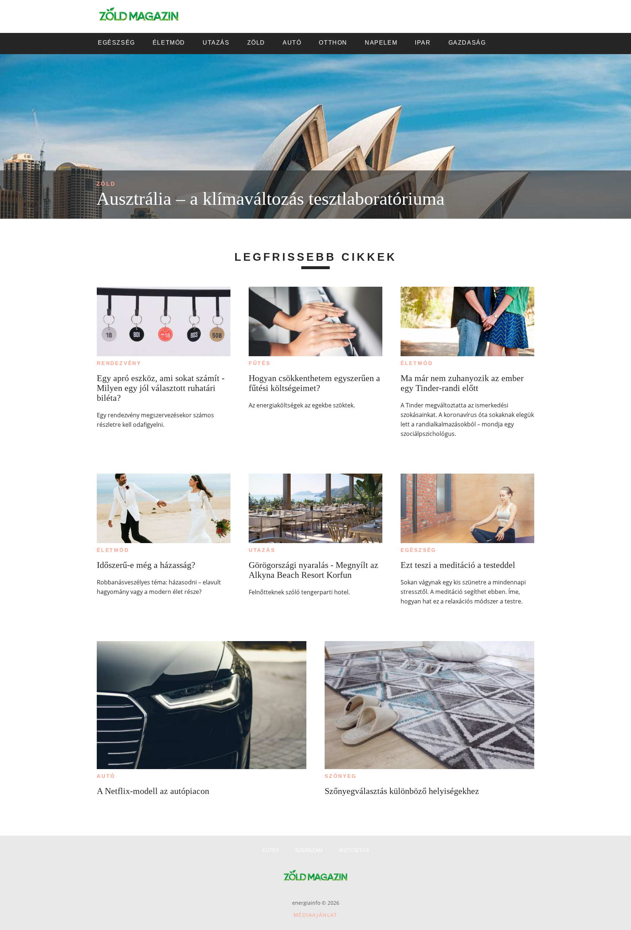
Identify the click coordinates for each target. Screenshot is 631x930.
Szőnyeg (341, 776)
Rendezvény (119, 363)
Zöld (106, 184)
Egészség (418, 550)
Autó (106, 776)
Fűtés (260, 363)
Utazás (262, 550)
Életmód (417, 363)
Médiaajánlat (315, 914)
